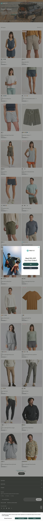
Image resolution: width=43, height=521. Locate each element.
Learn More (7, 515)
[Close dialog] (38, 247)
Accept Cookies (21, 518)
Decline (34, 518)
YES (31, 264)
